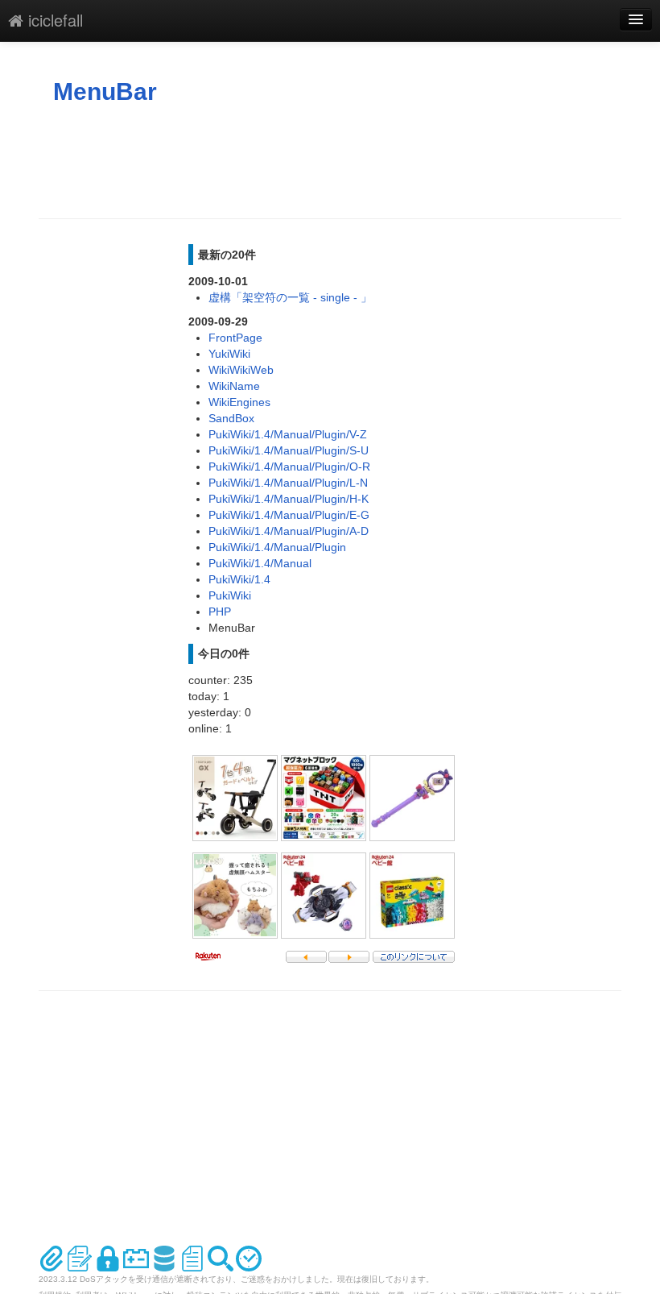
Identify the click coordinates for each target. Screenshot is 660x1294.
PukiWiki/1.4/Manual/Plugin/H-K (288, 498)
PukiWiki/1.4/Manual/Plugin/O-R (289, 466)
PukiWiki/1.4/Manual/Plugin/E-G (288, 514)
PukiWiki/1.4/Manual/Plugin (277, 547)
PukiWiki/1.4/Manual (259, 563)
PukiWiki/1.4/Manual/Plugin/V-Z (287, 434)
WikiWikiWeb (241, 369)
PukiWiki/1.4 (239, 579)
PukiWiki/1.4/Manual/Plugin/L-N (288, 482)
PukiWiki (229, 595)
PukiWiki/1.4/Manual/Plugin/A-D (288, 531)
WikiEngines (239, 402)
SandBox (231, 418)
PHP (219, 611)
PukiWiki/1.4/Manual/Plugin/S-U (288, 450)
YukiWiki (229, 353)
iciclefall (53, 19)
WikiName (234, 385)
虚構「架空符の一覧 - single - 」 (290, 297)
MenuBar (105, 91)
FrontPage (235, 337)
